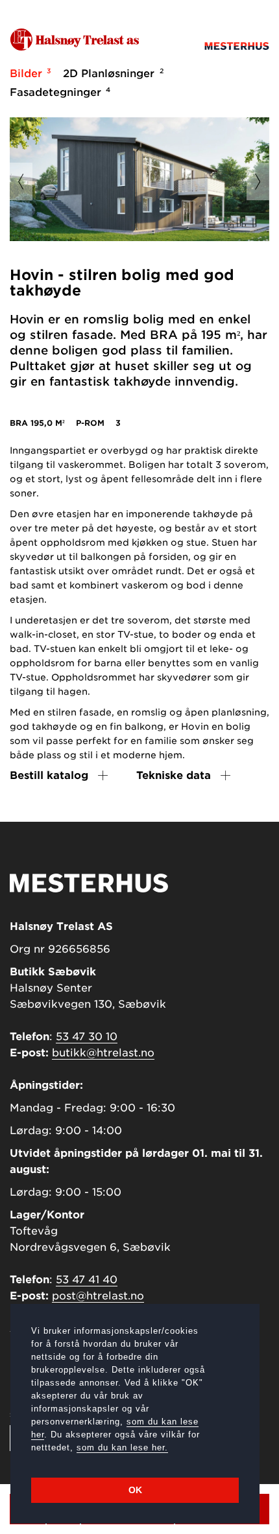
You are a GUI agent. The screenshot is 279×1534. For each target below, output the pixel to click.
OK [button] (135, 1490)
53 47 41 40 (86, 1279)
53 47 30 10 (86, 1036)
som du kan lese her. (122, 1447)
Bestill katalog (49, 775)
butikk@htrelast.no (103, 1053)
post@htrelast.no (98, 1296)
